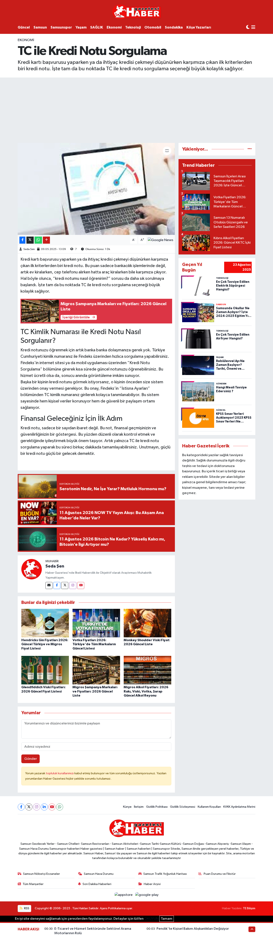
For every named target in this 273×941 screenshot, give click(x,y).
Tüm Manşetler (33, 884)
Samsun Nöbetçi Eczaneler (41, 873)
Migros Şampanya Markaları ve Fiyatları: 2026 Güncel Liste (95, 691)
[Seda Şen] (31, 569)
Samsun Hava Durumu (98, 873)
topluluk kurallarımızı (60, 773)
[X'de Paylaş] (30, 240)
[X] (28, 806)
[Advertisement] (136, 109)
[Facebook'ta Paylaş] (22, 240)
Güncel (24, 27)
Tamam (166, 919)
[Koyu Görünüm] (248, 27)
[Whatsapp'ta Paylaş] (38, 240)
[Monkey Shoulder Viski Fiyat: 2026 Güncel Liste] (147, 623)
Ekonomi (114, 27)
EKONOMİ (26, 40)
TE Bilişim (249, 908)
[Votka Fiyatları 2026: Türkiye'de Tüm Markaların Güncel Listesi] (96, 623)
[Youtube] (80, 585)
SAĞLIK (96, 27)
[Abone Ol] (160, 240)
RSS (26, 908)
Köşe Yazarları (198, 27)
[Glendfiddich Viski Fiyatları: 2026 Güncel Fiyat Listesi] (45, 670)
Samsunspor (61, 27)
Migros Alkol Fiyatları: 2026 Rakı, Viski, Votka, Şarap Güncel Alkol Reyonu (146, 691)
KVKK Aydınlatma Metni (239, 806)
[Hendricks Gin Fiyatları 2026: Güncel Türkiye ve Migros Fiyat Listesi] (45, 623)
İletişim (139, 806)
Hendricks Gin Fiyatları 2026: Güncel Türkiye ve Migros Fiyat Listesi (44, 644)
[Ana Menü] (253, 27)
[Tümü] (250, 149)
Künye (127, 806)
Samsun (40, 27)
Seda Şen (29, 249)
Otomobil (152, 27)
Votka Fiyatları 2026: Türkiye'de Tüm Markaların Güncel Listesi (94, 644)
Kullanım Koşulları (209, 806)
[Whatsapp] (59, 806)
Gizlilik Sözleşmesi (182, 806)
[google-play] (147, 895)
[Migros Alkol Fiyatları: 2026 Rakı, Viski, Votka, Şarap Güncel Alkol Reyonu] (147, 670)
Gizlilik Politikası (157, 806)
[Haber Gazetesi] (137, 11)
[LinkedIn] (44, 806)
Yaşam (81, 27)
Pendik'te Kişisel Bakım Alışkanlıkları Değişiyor (193, 929)
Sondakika (174, 27)
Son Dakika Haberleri (97, 884)
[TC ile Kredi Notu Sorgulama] (96, 189)
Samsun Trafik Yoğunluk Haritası (165, 873)
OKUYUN (151, 919)
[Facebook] (56, 585)
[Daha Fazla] (46, 240)
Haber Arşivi (152, 884)
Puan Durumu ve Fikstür (220, 873)
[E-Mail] (48, 585)
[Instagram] (72, 585)
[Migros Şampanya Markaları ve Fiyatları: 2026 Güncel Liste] (96, 670)
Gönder (30, 759)
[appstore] (124, 895)
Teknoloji (133, 27)
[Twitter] (64, 585)
